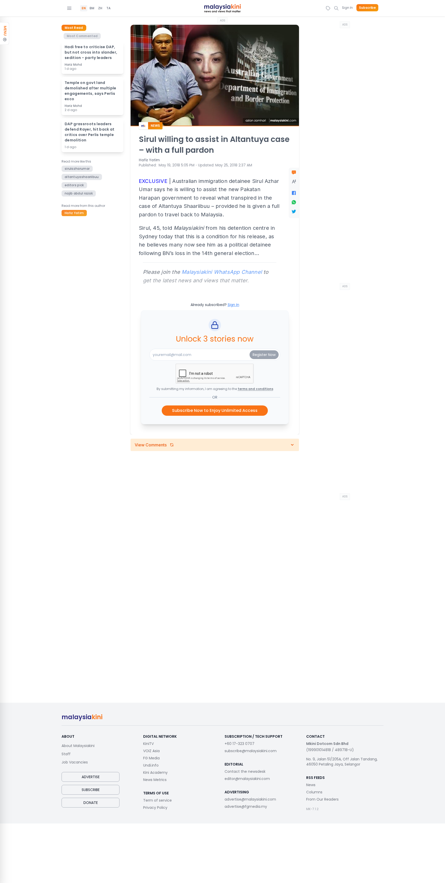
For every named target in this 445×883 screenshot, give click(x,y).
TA (108, 8)
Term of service (157, 800)
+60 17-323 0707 (239, 743)
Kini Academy (155, 772)
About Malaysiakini (78, 745)
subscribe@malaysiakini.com (251, 750)
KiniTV (148, 743)
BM (92, 8)
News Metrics (155, 779)
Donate (90, 802)
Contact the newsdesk (245, 771)
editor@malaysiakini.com (247, 778)
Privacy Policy (155, 807)
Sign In (347, 7)
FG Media (151, 758)
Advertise (91, 776)
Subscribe (367, 8)
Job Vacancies (75, 762)
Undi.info (151, 765)
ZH (100, 8)
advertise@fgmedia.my (246, 806)
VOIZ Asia (151, 750)
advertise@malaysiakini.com (250, 799)
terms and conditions (255, 389)
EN (84, 8)
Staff (66, 754)
